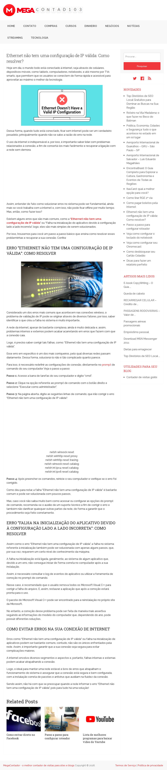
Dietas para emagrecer (138, 349)
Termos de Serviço (125, 765)
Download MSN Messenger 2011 (140, 340)
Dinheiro (90, 26)
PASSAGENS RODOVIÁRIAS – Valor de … (142, 312)
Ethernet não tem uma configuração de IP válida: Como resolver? (142, 215)
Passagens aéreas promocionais (135, 323)
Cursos (70, 26)
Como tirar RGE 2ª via (139, 197)
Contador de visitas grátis (141, 377)
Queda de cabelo (134, 293)
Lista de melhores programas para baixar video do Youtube (97, 738)
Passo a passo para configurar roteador (57, 736)
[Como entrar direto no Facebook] (24, 719)
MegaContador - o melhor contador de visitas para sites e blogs (38, 765)
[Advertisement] (62, 178)
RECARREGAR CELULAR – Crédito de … (140, 302)
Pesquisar (142, 66)
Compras (50, 26)
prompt (106, 364)
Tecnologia (39, 37)
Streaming (15, 37)
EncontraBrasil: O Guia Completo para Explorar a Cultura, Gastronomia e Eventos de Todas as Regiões (142, 176)
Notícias (133, 26)
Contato (29, 26)
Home (11, 26)
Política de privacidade (150, 765)
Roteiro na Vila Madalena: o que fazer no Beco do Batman (142, 116)
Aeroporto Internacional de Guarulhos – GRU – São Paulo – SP (142, 146)
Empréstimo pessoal (136, 332)
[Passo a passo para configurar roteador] (62, 719)
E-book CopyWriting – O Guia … (138, 284)
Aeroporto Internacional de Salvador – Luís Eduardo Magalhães (142, 159)
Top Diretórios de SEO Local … (142, 356)
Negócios (112, 26)
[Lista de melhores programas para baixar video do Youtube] (100, 719)
